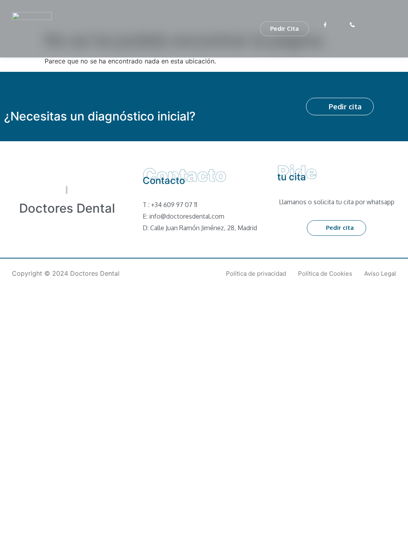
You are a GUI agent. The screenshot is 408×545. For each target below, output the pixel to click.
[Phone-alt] (352, 25)
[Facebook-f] (325, 25)
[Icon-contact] (366, 25)
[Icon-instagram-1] (338, 25)
